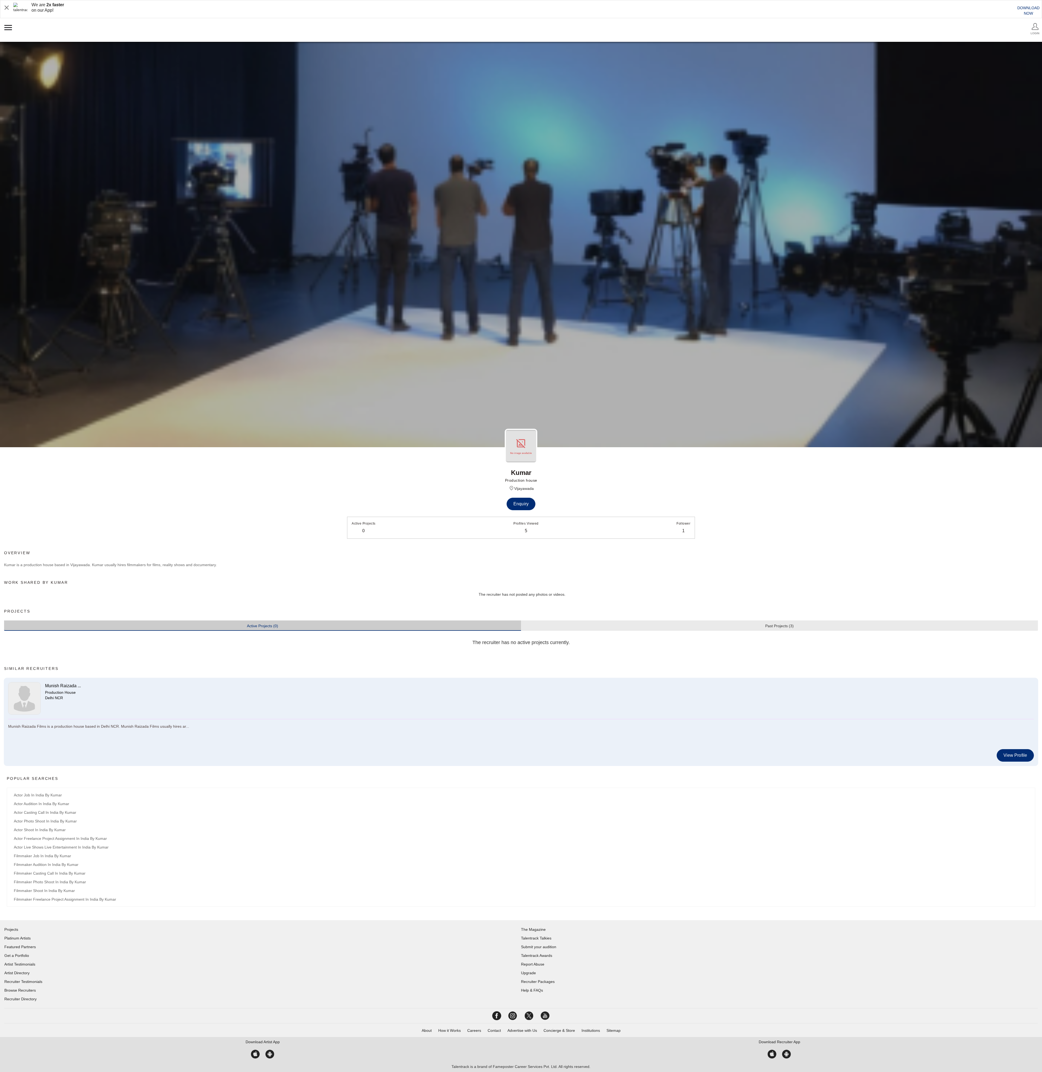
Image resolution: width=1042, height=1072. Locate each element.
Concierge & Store (559, 1030)
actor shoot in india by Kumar (40, 830)
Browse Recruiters (20, 990)
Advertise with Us (522, 1030)
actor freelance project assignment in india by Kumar (60, 838)
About (427, 1030)
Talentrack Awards (536, 955)
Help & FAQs (532, 990)
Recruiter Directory (20, 999)
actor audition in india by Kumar (41, 804)
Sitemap (613, 1030)
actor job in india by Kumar (38, 795)
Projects (11, 929)
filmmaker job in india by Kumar (42, 856)
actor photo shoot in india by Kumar (45, 821)
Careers (474, 1030)
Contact (494, 1030)
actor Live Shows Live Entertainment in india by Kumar (61, 847)
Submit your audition (538, 947)
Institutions (591, 1030)
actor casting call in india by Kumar (45, 812)
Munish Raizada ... (63, 685)
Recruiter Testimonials (23, 981)
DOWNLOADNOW (1028, 10)
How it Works (449, 1030)
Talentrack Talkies (536, 938)
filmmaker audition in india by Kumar (46, 864)
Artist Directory (17, 973)
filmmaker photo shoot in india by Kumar (50, 882)
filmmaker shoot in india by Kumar (44, 890)
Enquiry (521, 504)
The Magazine (533, 929)
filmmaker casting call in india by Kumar (49, 873)
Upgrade (528, 973)
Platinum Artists (17, 938)
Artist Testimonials (19, 964)
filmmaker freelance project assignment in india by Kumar (65, 899)
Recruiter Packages (538, 981)
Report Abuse (532, 964)
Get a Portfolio (16, 955)
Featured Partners (20, 947)
